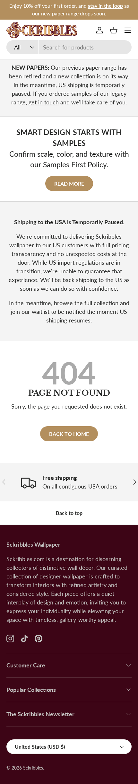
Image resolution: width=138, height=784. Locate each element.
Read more (69, 184)
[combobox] (69, 47)
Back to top (69, 513)
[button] (114, 30)
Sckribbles (33, 768)
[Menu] (128, 30)
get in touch (44, 102)
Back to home (69, 434)
